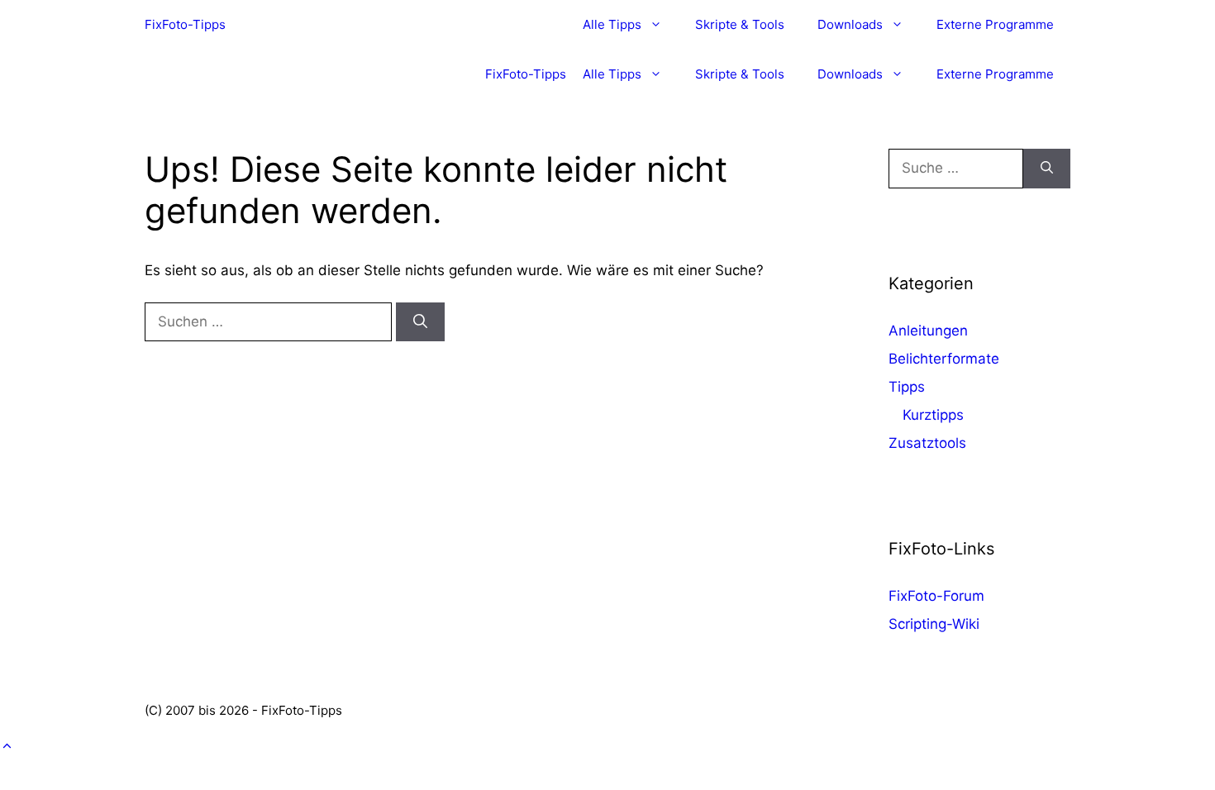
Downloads (850, 24)
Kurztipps (933, 415)
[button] (7, 746)
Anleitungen (928, 330)
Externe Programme (995, 24)
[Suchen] (420, 322)
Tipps (907, 386)
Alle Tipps (612, 24)
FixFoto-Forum (936, 596)
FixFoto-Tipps (185, 24)
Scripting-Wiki (934, 624)
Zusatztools (927, 443)
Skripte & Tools (739, 24)
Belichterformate (944, 358)
